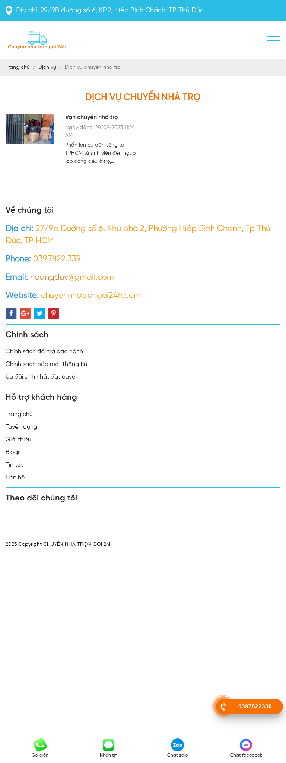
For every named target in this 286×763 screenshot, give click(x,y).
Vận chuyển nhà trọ (91, 117)
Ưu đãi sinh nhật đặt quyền (42, 377)
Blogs (13, 452)
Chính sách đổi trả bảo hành (44, 351)
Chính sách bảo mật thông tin (46, 364)
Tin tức (15, 465)
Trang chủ (19, 414)
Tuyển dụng (21, 427)
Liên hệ (15, 477)
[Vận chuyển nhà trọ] (30, 140)
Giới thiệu (18, 440)
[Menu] (273, 40)
